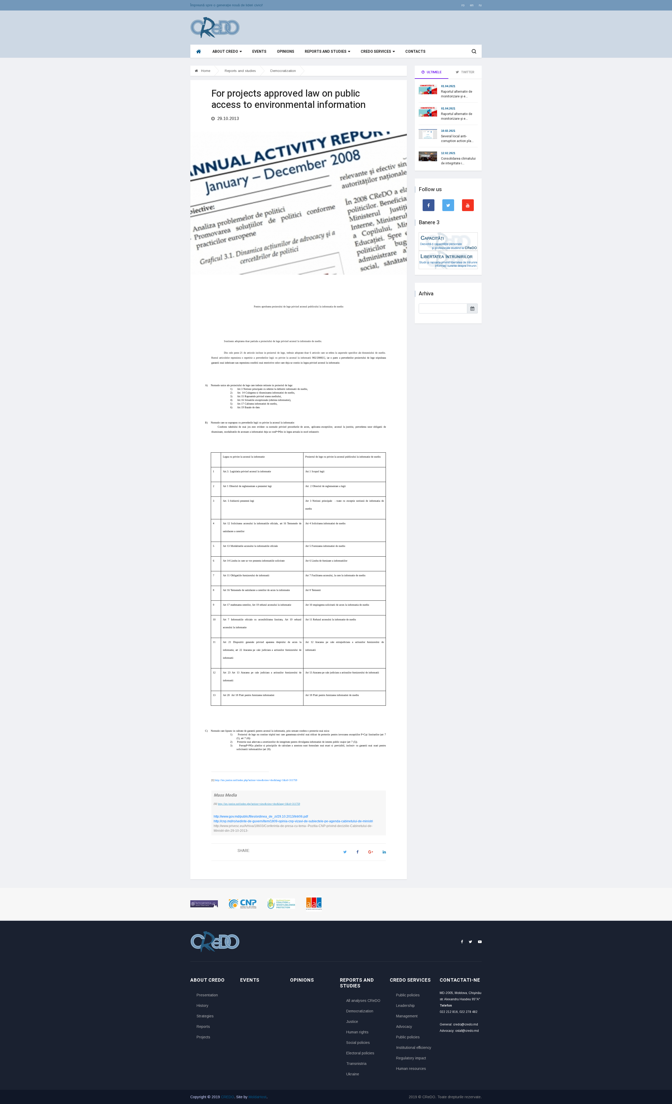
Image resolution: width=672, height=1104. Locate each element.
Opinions (285, 51)
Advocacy (404, 1026)
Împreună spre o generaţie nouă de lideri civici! (226, 5)
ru (480, 5)
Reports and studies (325, 51)
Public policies (408, 995)
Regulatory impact (411, 1058)
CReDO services (376, 51)
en (472, 5)
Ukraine (352, 1074)
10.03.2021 (448, 130)
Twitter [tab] (467, 72)
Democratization (283, 71)
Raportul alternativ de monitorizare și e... (456, 94)
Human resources (411, 1068)
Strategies (205, 1016)
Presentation (207, 995)
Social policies (358, 1042)
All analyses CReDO (363, 1000)
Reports (203, 1026)
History (202, 1005)
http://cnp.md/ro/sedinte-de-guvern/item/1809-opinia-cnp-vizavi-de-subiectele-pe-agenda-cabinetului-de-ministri (293, 821)
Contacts (415, 51)
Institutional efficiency (413, 1047)
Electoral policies (360, 1053)
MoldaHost (257, 1097)
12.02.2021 (448, 153)
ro (463, 5)
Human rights (357, 1032)
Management (407, 1016)
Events (259, 51)
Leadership (405, 1005)
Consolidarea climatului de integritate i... (458, 161)
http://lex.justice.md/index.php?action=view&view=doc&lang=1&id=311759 (256, 780)
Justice (352, 1021)
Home (205, 71)
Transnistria (356, 1063)
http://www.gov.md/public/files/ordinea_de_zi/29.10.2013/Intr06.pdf (261, 816)
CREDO (227, 1097)
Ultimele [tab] (434, 72)
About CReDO (225, 51)
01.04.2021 (448, 86)
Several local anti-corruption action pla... (457, 138)
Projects (203, 1037)
